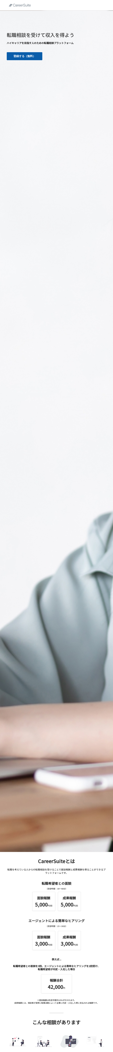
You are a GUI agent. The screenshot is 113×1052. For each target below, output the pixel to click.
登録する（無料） (25, 56)
